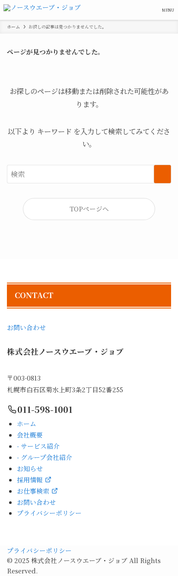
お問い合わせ (26, 327)
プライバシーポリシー (39, 550)
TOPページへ (89, 208)
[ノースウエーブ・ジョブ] (42, 10)
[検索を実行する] (162, 174)
